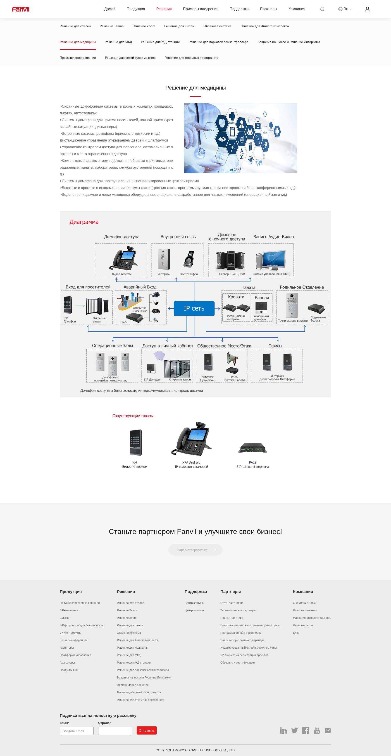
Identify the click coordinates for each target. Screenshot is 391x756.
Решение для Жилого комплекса (265, 26)
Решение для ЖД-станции (160, 42)
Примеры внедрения (200, 9)
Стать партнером (231, 603)
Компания (296, 9)
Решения (164, 9)
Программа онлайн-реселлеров (240, 632)
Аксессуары (67, 662)
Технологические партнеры (238, 610)
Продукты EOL (69, 670)
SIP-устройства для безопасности (82, 625)
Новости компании (305, 610)
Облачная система (217, 26)
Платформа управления (75, 655)
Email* (64, 723)
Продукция (136, 9)
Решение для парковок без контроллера (218, 42)
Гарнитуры (67, 647)
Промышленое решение (78, 57)
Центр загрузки (194, 603)
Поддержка (239, 9)
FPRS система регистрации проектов (244, 655)
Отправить (147, 730)
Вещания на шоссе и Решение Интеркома (288, 42)
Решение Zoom (144, 26)
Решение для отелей (75, 26)
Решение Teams (112, 26)
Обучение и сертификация (237, 662)
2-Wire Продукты (70, 632)
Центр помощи (194, 610)
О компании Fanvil (304, 603)
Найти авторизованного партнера (242, 640)
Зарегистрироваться (192, 550)
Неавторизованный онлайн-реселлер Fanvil (248, 647)
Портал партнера (231, 617)
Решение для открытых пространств (191, 57)
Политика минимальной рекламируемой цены (250, 625)
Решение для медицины (78, 42)
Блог (296, 632)
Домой (109, 9)
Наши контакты (303, 625)
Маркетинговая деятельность (312, 617)
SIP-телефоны (69, 610)
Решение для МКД (118, 42)
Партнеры (268, 9)
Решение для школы (179, 26)
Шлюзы (64, 617)
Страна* (104, 723)
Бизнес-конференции (74, 640)
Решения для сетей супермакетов (130, 57)
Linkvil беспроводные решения (80, 603)
